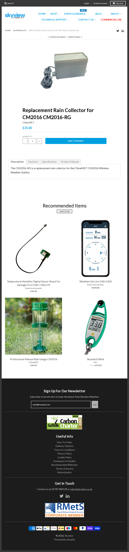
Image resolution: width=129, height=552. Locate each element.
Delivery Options (64, 445)
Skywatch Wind (95, 359)
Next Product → (75, 37)
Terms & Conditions (64, 449)
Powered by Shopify (64, 539)
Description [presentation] (17, 161)
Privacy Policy (64, 453)
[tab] (17, 161)
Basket (119, 3)
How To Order (64, 442)
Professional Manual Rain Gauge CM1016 (33, 359)
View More (64, 211)
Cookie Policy (64, 457)
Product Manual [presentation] (70, 161)
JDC (95, 362)
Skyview (69, 535)
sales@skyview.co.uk (81, 489)
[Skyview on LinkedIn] (122, 30)
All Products (19, 30)
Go (94, 405)
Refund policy (64, 472)
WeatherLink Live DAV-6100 (95, 281)
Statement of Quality (64, 461)
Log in (86, 3)
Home (8, 30)
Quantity (27, 136)
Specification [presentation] (49, 161)
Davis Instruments (33, 288)
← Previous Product (56, 37)
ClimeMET (28, 122)
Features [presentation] (33, 161)
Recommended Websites (64, 464)
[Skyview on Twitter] (117, 30)
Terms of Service (64, 468)
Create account (100, 3)
